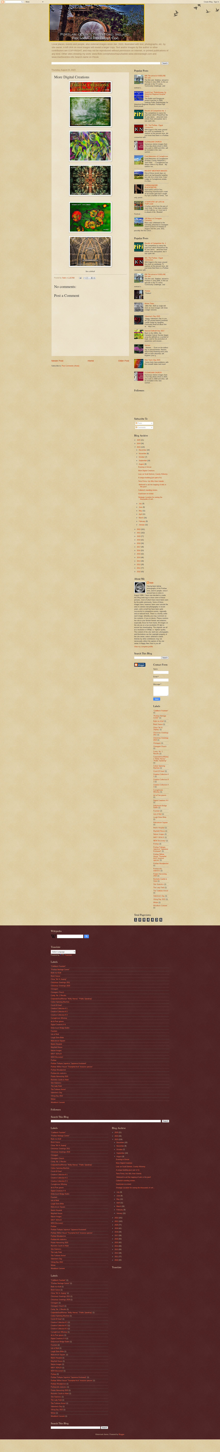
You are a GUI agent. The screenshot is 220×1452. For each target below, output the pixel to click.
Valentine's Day (159, 896)
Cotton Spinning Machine (159, 767)
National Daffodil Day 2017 (154, 331)
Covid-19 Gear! (158, 771)
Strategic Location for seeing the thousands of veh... (150, 498)
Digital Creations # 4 (160, 800)
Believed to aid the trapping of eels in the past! (133, 1177)
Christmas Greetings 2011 (60, 982)
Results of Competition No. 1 (155, 111)
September (143, 461)
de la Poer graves (159, 795)
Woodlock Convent (160, 906)
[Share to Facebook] (92, 278)
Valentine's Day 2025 (152, 316)
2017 (139, 547)
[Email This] (84, 278)
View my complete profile (143, 647)
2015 (139, 554)
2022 (139, 529)
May (140, 511)
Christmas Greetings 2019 (60, 986)
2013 (139, 561)
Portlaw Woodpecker (160, 863)
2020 (139, 536)
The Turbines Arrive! (160, 891)
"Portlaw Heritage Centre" (60, 970)
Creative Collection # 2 (59, 1012)
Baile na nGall (158, 721)
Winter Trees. (150, 303)
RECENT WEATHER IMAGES (156, 171)
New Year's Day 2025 (152, 360)
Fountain (156, 811)
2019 (139, 540)
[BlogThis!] (87, 278)
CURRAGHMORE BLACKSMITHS (151, 186)
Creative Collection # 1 (59, 1008)
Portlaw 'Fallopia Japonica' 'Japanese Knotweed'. (160, 849)
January (142, 525)
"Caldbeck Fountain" (160, 711)
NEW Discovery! (159, 841)
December (143, 450)
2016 (139, 550)
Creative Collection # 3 (59, 1015)
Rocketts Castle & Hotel (60, 1080)
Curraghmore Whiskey (158, 791)
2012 (139, 564)
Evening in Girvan (144, 467)
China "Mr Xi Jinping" (158, 728)
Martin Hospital (158, 828)
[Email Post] (80, 278)
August (142, 464)
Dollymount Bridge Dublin (60, 1028)
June (141, 507)
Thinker (147, 291)
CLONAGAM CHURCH (153, 142)
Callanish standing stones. (148, 490)
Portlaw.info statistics (157, 870)
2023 (139, 447)
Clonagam (157, 743)
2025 (139, 440)
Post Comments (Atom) (70, 366)
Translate (68, 955)
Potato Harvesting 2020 (59, 1076)
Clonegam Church (159, 746)
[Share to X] (89, 278)
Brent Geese (158, 724)
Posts (139, 423)
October (142, 457)
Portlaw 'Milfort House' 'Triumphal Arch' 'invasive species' (159, 857)
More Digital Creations (146, 471)
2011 (139, 568)
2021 (139, 533)
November (143, 453)
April (141, 514)
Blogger (121, 1434)
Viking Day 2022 (159, 899)
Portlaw (156, 844)
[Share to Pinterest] (94, 278)
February (142, 521)
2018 (139, 543)
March (141, 518)
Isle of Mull (157, 814)
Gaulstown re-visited (145, 494)
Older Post (123, 360)
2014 (139, 557)
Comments (141, 427)
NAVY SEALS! (158, 837)
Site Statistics (158, 884)
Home (91, 360)
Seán (151, 583)
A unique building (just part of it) (150, 478)
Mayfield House (159, 831)
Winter (155, 902)
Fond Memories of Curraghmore (156, 156)
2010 (139, 572)
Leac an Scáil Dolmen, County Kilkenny (153, 474)
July (140, 504)
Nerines (147, 345)
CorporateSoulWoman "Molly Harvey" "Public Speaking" (160, 759)
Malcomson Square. (160, 822)
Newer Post (57, 360)
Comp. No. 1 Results (158, 752)
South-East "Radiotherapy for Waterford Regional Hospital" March (155, 94)
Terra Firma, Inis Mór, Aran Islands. (151, 481)
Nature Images (158, 834)
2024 (139, 443)
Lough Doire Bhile (159, 817)
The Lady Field (158, 887)
